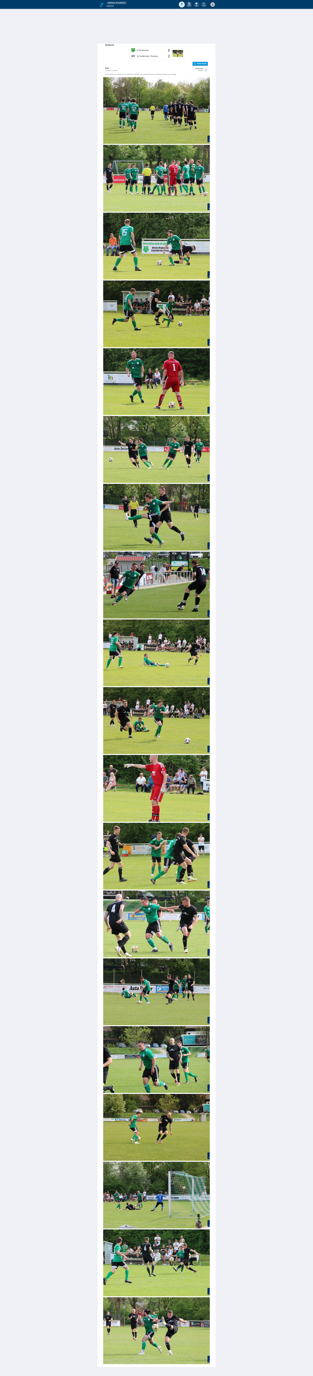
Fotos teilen (202, 64)
